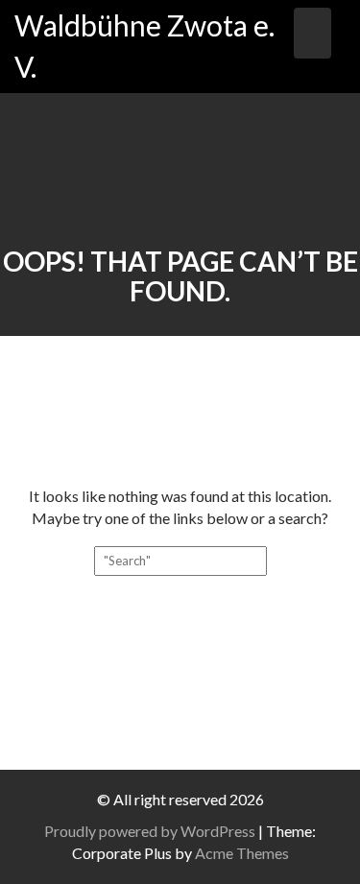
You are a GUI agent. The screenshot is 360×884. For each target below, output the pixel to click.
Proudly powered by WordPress (149, 831)
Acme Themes (242, 853)
